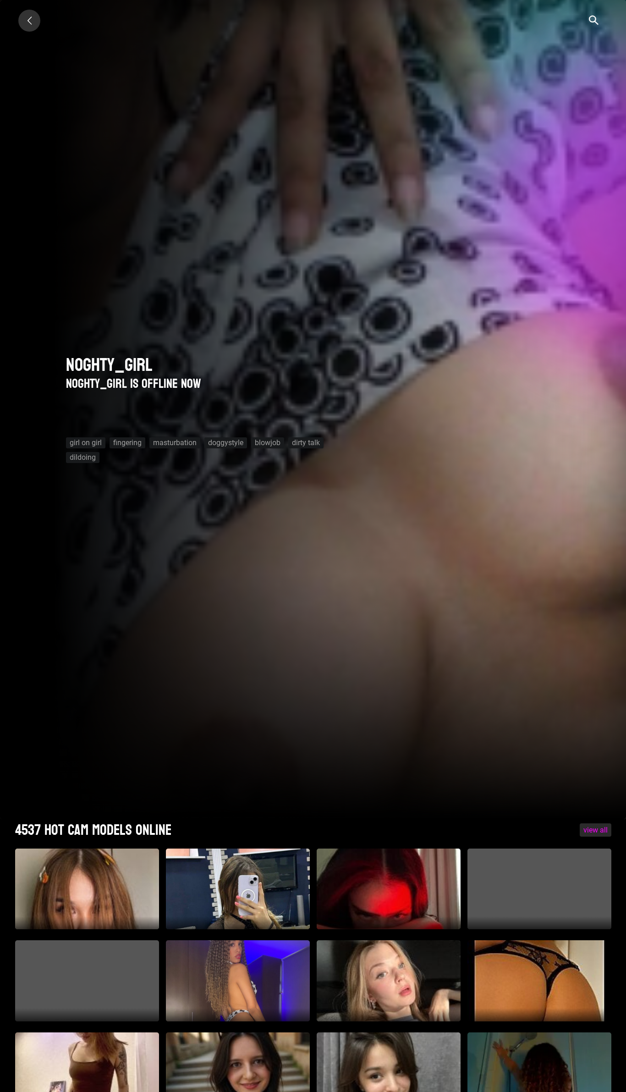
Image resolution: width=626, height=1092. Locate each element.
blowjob (267, 442)
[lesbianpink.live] (29, 20)
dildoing (83, 457)
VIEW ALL (595, 830)
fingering (127, 442)
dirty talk (306, 442)
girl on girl (86, 442)
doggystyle (225, 442)
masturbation (175, 442)
